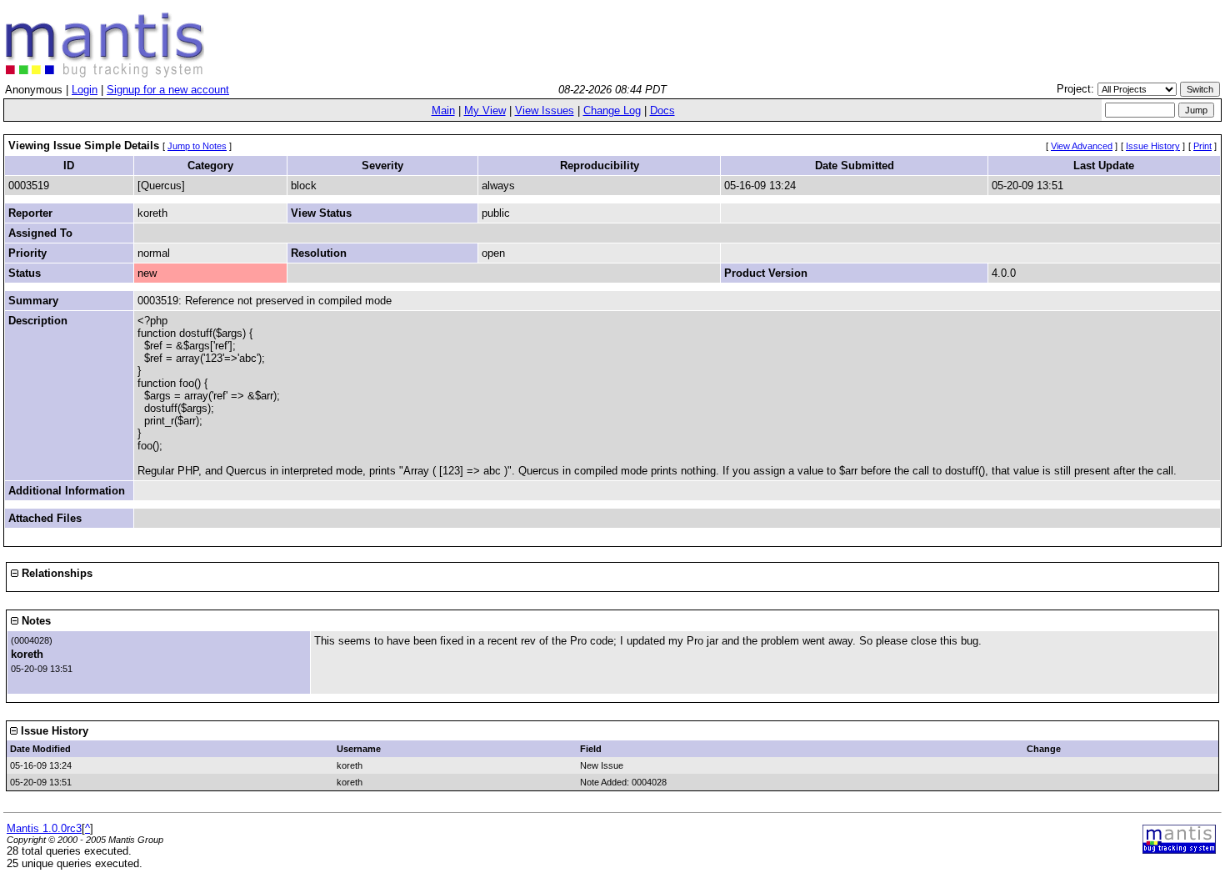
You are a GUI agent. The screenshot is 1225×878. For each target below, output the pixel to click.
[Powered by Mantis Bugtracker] (1179, 850)
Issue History (1153, 146)
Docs (662, 110)
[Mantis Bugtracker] (105, 74)
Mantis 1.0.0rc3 (44, 828)
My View (485, 110)
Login (85, 89)
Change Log (612, 110)
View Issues (544, 110)
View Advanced (1081, 146)
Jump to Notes (197, 146)
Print (1202, 146)
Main (443, 110)
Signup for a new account (168, 89)
